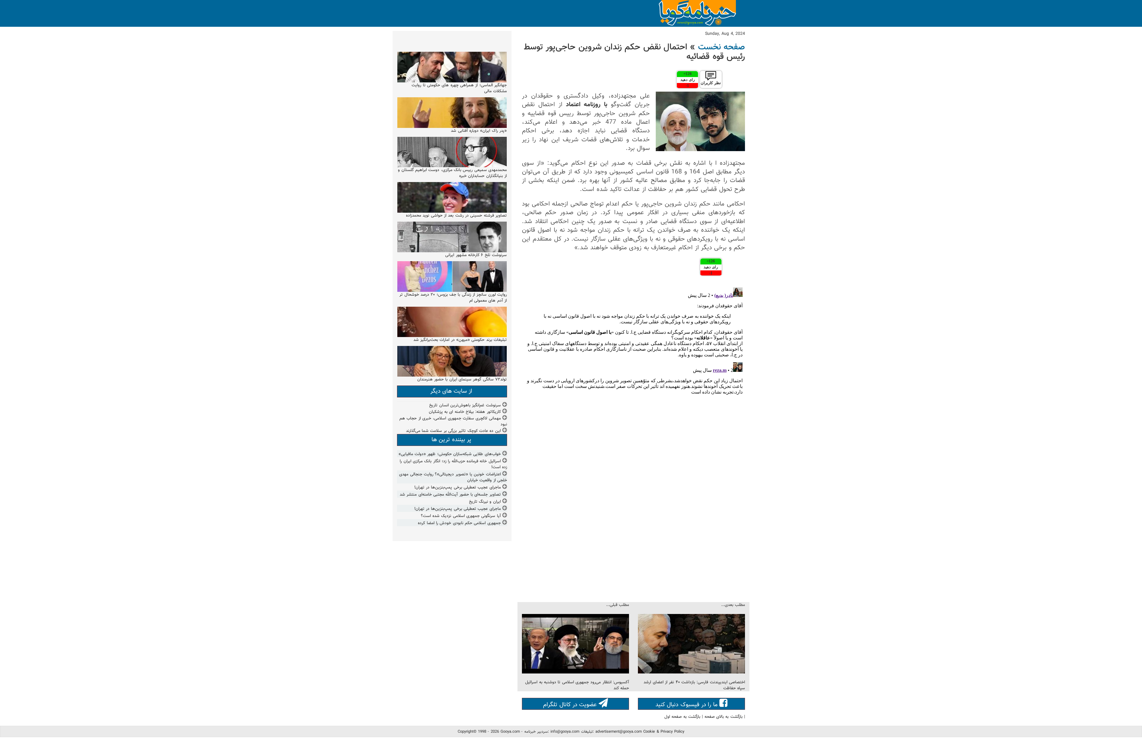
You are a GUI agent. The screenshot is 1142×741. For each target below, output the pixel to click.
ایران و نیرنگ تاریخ (485, 502)
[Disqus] (633, 359)
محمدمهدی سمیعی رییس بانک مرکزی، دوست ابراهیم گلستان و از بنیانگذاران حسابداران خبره (452, 173)
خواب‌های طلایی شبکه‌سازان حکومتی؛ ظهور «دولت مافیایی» (450, 454)
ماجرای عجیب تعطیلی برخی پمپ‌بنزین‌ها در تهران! (457, 487)
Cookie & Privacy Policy (663, 732)
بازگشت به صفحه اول (682, 717)
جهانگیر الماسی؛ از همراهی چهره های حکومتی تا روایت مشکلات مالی (459, 88)
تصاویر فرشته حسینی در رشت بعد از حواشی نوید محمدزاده (456, 215)
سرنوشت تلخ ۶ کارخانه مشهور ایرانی (476, 255)
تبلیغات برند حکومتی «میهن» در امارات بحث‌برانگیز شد (460, 340)
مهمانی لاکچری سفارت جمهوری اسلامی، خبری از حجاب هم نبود (453, 421)
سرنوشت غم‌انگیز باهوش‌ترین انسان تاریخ (465, 405)
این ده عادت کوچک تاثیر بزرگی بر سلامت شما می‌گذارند (453, 431)
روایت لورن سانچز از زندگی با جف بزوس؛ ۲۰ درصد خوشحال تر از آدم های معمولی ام (453, 298)
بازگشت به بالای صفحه (724, 717)
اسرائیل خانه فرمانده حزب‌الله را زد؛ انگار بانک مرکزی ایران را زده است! (453, 464)
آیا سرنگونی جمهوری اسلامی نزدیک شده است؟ (461, 516)
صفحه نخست (721, 47)
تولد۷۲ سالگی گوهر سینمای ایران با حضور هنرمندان (462, 379)
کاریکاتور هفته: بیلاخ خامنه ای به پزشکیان (465, 412)
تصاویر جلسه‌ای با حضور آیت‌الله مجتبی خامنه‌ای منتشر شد (450, 494)
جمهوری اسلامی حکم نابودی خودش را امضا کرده (459, 523)
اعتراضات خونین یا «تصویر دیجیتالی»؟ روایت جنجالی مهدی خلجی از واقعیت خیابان (453, 477)
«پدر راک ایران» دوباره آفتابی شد (479, 131)
